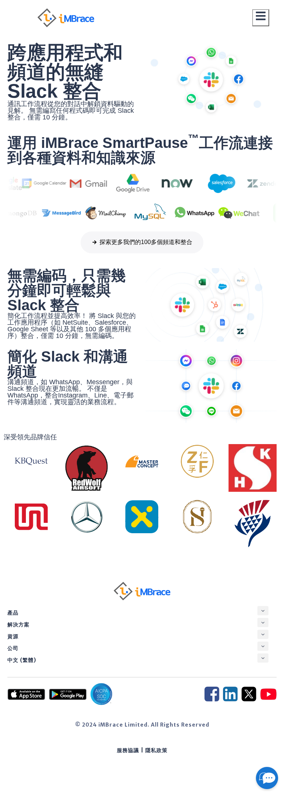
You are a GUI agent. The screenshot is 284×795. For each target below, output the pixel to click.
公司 (12, 648)
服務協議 (128, 750)
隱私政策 (156, 750)
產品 (12, 612)
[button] (262, 610)
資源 (12, 636)
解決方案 (18, 624)
